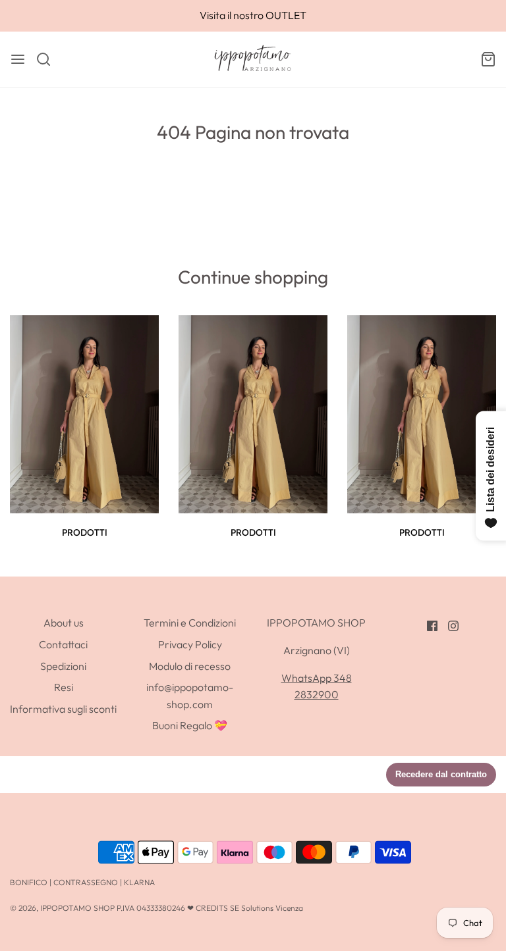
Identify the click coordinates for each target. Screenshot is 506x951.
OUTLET (286, 15)
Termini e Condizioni (190, 622)
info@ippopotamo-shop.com (189, 696)
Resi (63, 687)
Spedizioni (63, 666)
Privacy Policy (190, 644)
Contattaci (63, 644)
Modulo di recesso (190, 666)
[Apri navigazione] (18, 59)
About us (63, 622)
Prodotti (84, 532)
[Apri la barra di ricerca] (48, 59)
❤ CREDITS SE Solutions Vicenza (245, 908)
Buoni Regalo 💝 (189, 725)
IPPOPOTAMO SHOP (77, 908)
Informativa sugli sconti (63, 708)
